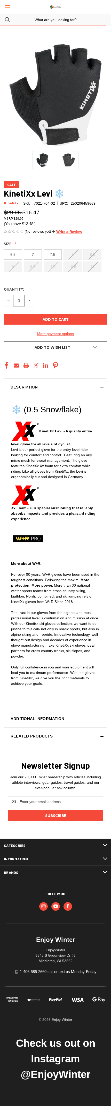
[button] (67, 232)
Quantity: (14, 289)
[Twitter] (35, 365)
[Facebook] (6, 365)
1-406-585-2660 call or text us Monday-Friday (58, 971)
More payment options (55, 334)
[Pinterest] (55, 365)
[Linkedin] (45, 365)
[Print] (26, 365)
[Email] (16, 365)
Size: (8, 243)
